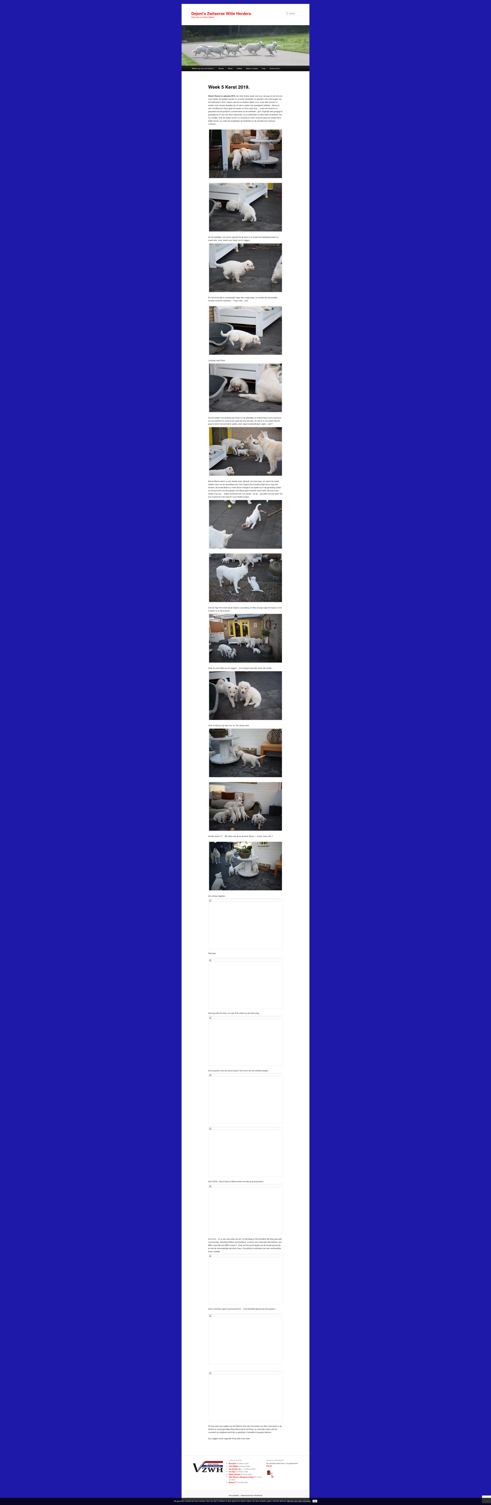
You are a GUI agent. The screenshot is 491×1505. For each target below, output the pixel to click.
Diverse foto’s (275, 68)
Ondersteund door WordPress (251, 1495)
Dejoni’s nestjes (252, 68)
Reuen (230, 68)
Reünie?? (232, 1482)
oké (315, 1501)
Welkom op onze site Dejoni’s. (203, 68)
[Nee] (488, 1501)
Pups (264, 68)
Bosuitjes (232, 1463)
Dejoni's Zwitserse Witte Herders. (221, 13)
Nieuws (221, 68)
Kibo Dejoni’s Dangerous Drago (241, 1477)
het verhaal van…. (236, 1469)
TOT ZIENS (233, 1466)
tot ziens (232, 1471)
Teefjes (239, 68)
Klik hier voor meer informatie (299, 1501)
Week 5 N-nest (234, 1474)
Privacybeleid (234, 1495)
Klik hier (269, 1466)
